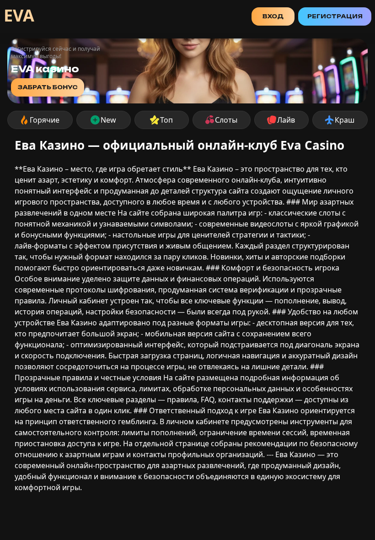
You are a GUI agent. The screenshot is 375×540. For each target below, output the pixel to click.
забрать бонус (47, 87)
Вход (273, 16)
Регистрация (335, 16)
